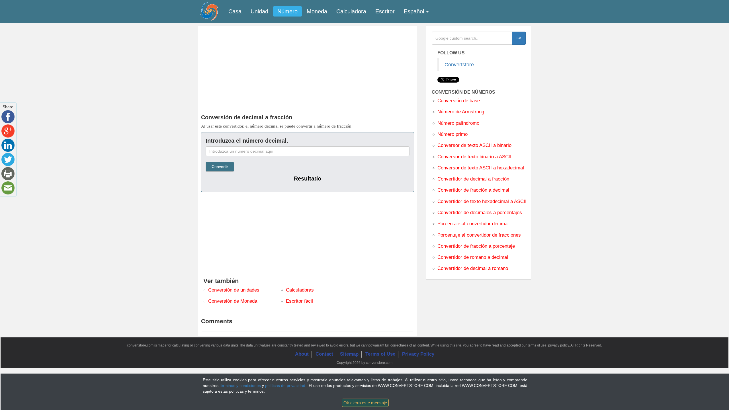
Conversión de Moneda (232, 301)
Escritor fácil (299, 301)
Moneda (317, 11)
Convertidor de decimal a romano (472, 268)
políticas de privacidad (285, 385)
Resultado (307, 178)
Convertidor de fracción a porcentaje (476, 246)
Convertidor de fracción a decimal (473, 190)
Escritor (385, 11)
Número (287, 11)
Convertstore (459, 64)
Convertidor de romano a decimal (472, 257)
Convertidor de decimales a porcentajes (479, 212)
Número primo (452, 134)
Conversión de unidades (233, 290)
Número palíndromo (458, 123)
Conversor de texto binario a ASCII (474, 156)
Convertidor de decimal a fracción (473, 179)
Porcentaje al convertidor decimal (473, 223)
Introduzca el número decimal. (247, 141)
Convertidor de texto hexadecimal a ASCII (482, 201)
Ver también (221, 280)
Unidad (259, 11)
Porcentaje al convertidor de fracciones (479, 235)
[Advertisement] (307, 68)
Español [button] (415, 11)
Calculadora (351, 11)
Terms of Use (380, 354)
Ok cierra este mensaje (365, 402)
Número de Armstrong (460, 111)
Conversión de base (458, 100)
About (302, 354)
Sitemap (349, 354)
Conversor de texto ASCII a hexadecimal (480, 168)
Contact (324, 354)
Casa (234, 11)
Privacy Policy (418, 354)
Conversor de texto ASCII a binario (474, 145)
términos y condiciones (241, 385)
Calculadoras (300, 290)
